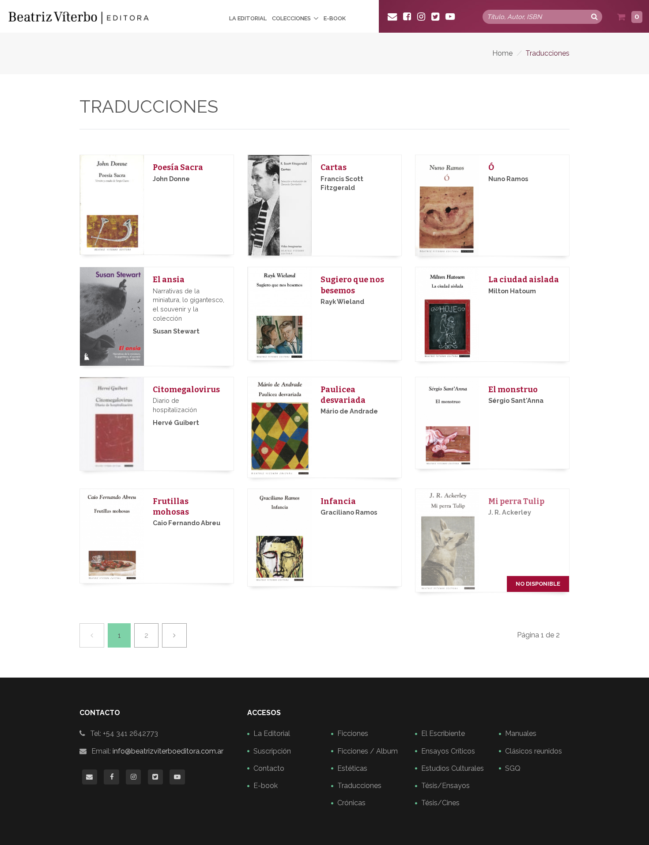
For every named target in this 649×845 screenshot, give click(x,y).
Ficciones (352, 733)
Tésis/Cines (440, 803)
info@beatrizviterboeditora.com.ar (168, 751)
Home (502, 53)
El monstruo (513, 389)
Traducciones (359, 785)
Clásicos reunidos (533, 751)
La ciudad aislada (523, 279)
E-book (335, 18)
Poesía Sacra (178, 167)
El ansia (169, 279)
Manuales (520, 733)
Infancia (338, 501)
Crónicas (351, 803)
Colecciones (291, 18)
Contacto (268, 768)
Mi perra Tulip (516, 501)
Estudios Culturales (452, 768)
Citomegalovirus (186, 389)
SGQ (513, 768)
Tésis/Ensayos (445, 785)
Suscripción (272, 751)
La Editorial (248, 18)
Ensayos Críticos (448, 751)
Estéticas (352, 768)
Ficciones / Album (367, 751)
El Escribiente (443, 733)
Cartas (334, 167)
